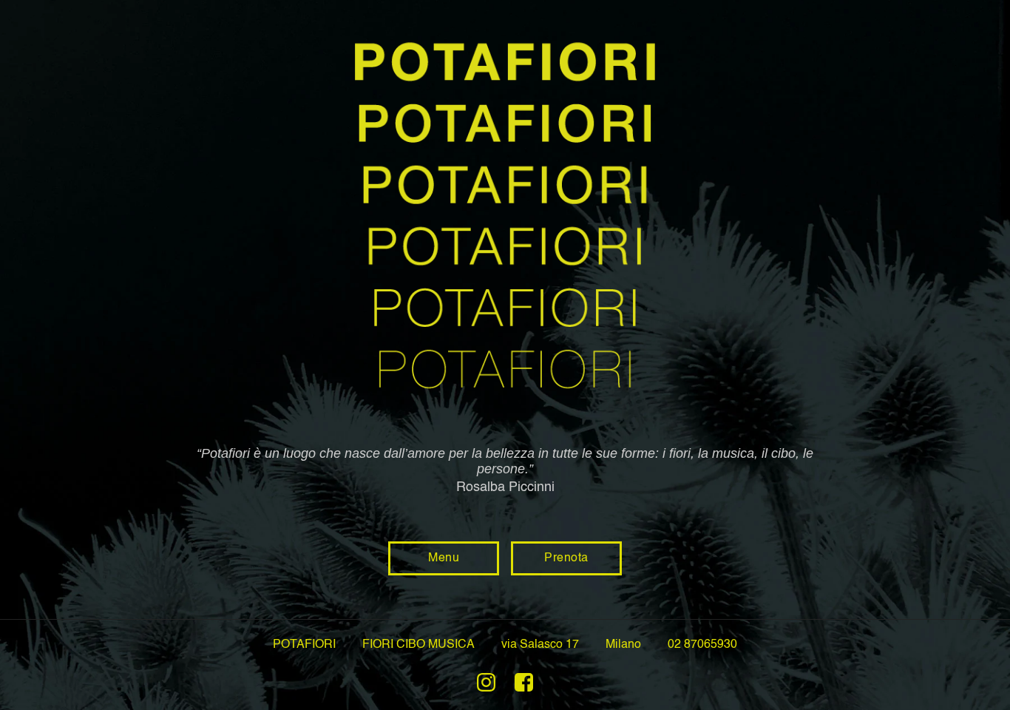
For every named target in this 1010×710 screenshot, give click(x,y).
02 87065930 (702, 645)
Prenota (566, 558)
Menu (443, 558)
